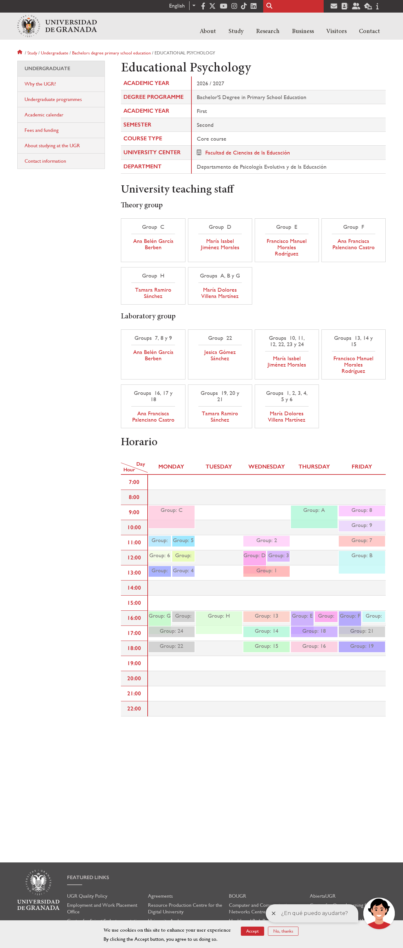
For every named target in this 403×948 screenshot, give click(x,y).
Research (268, 31)
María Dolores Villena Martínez (220, 293)
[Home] (57, 26)
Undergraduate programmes (53, 99)
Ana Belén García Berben (153, 244)
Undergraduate (54, 52)
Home (20, 53)
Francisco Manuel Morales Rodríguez (287, 247)
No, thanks (283, 931)
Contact (369, 31)
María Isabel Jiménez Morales (220, 244)
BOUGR (237, 896)
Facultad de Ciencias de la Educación (247, 152)
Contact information (45, 161)
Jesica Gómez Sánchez (220, 355)
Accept (252, 931)
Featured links (88, 877)
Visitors (336, 31)
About (208, 31)
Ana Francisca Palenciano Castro (353, 244)
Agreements (160, 896)
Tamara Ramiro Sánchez (153, 293)
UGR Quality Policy (87, 896)
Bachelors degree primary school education (111, 52)
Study (236, 31)
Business (303, 31)
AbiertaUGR (323, 896)
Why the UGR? (40, 84)
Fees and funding (42, 130)
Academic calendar (44, 115)
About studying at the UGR (52, 146)
